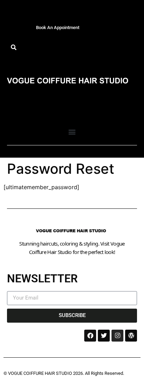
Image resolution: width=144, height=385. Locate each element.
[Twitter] (104, 336)
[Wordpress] (131, 336)
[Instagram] (117, 336)
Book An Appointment (57, 27)
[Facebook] (90, 336)
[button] (13, 47)
